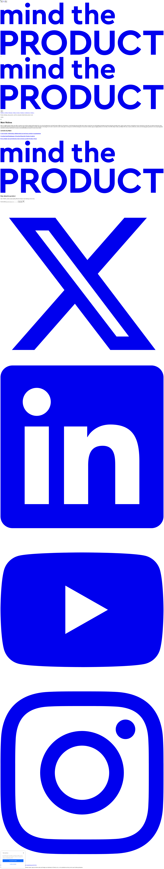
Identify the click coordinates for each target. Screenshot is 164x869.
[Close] (23, 853)
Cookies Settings (13, 864)
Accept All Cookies (13, 860)
